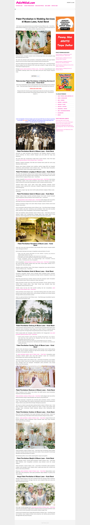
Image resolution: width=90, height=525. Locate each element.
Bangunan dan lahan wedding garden (63, 123)
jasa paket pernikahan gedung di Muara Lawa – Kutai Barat (35, 333)
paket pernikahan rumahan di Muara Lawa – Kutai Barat (36, 262)
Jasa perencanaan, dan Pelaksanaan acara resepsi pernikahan (64, 130)
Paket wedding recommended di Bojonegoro (64, 122)
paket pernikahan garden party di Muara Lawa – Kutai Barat (32, 354)
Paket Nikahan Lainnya (62, 118)
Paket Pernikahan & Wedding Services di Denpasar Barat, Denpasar (64, 58)
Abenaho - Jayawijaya (62, 102)
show (38, 76)
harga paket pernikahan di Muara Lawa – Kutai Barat (43, 507)
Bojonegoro (60, 112)
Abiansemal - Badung (62, 108)
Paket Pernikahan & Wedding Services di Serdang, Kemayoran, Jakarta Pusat (64, 55)
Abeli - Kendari (61, 100)
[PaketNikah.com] (25, 2)
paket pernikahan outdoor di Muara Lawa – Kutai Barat (32, 418)
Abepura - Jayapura (62, 106)
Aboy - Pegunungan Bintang (64, 110)
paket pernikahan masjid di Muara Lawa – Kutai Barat (33, 471)
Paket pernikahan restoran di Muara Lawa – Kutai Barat (28, 396)
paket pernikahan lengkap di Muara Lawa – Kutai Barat (37, 179)
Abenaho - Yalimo (61, 104)
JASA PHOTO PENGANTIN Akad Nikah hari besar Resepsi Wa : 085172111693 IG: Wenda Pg (65, 126)
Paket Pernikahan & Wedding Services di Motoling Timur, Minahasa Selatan (64, 62)
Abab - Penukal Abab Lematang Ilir (65, 96)
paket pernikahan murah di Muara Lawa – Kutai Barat (31, 160)
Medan (59, 114)
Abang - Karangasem (62, 98)
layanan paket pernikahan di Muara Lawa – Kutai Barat (32, 69)
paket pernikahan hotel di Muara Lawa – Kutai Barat (35, 288)
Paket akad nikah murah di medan (62, 120)
